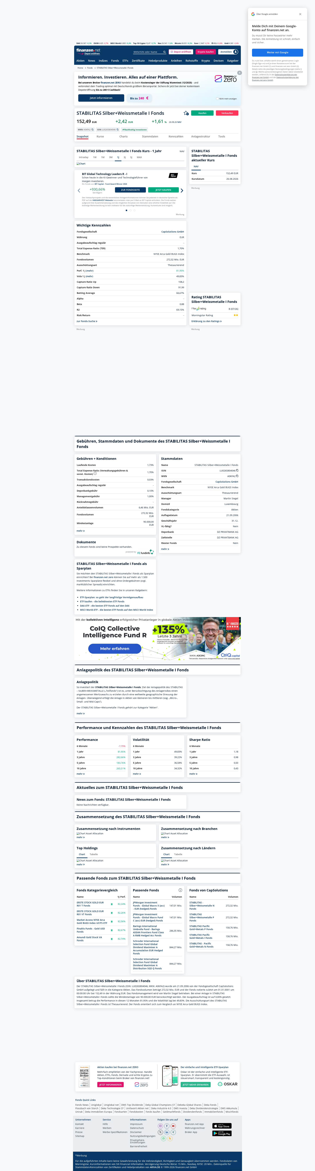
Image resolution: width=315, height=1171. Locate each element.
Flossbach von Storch (86, 1108)
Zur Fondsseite (130, 189)
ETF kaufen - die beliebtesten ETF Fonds (102, 601)
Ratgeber (233, 60)
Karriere (79, 1128)
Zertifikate (138, 60)
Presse (79, 1132)
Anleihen (176, 60)
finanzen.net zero (103, 577)
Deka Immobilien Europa (98, 1111)
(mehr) (89, 270)
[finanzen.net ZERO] (225, 82)
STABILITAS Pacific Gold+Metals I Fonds (200, 936)
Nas (159, 43)
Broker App (191, 1132)
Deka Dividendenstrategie (204, 1108)
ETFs (125, 60)
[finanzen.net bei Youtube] (173, 1126)
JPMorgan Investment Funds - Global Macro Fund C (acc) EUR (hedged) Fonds (148, 917)
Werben (107, 1128)
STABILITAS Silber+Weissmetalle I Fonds (115, 67)
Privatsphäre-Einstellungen (137, 1141)
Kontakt (79, 1124)
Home (80, 67)
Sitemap (79, 1136)
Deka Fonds (210, 1104)
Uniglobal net (111, 1104)
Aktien (80, 60)
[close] (300, 14)
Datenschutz (137, 1128)
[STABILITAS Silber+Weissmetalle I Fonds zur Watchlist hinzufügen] (186, 113)
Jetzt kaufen (163, 189)
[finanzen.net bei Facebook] (166, 1126)
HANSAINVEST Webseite (103, 200)
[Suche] (164, 52)
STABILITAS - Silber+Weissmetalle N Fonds (201, 905)
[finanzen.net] (88, 50)
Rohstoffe (192, 60)
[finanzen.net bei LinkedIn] (166, 1132)
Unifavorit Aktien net (137, 1108)
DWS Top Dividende (132, 1104)
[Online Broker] (88, 53)
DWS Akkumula (228, 1108)
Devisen (219, 60)
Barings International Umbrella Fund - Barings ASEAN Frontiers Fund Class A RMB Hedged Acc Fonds (148, 931)
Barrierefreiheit (138, 1146)
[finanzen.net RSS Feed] (170, 1138)
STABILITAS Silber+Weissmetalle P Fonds (201, 917)
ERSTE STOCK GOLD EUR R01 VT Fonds (90, 913)
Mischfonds (232, 1111)
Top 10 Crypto (139, 43)
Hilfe (105, 1124)
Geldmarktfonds (172, 1111)
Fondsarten (121, 1111)
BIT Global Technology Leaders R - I (104, 174)
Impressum (136, 1124)
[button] (181, 51)
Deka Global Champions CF (160, 1104)
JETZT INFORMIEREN (110, 1084)
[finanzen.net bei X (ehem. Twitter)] (160, 1132)
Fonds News (82, 1104)
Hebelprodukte (157, 60)
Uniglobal (96, 1104)
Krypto (205, 60)
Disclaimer (136, 1132)
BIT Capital (99, 184)
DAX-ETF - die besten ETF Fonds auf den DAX (104, 605)
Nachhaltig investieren (135, 129)
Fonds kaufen (153, 1111)
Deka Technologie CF (112, 1108)
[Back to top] (234, 1167)
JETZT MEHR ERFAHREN (196, 1084)
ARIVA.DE (155, 1167)
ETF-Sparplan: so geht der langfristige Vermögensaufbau (111, 597)
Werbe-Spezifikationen (115, 1132)
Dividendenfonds (192, 1111)
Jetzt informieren (101, 98)
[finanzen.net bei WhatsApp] (163, 1138)
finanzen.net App (194, 1124)
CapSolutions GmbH (172, 231)
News (91, 60)
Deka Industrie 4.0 (161, 1108)
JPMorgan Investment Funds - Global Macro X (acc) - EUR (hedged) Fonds (149, 905)
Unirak (79, 1111)
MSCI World (115, 43)
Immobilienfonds (213, 1111)
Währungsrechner (195, 1128)
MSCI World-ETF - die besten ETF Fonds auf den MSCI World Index (116, 609)
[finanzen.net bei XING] (173, 1132)
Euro (196, 43)
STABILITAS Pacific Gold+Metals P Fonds (201, 928)
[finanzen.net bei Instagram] (160, 1126)
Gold (226, 43)
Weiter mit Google (277, 52)
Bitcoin (178, 43)
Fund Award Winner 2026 (116, 184)
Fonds (115, 60)
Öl (212, 43)
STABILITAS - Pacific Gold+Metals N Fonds (201, 945)
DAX (78, 43)
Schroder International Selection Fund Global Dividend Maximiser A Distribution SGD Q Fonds (147, 963)
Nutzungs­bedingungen (143, 1136)
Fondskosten (136, 1111)
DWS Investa (180, 1108)
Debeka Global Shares (189, 1104)
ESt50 (96, 43)
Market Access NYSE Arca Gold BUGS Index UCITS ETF (92, 921)
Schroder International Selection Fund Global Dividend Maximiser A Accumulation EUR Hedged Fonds (148, 947)
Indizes (103, 60)
